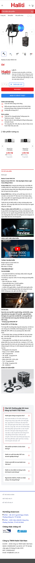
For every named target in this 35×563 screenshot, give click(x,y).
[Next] (32, 31)
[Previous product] (31, 16)
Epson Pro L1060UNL (25, 149)
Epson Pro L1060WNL (10, 149)
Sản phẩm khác (19, 15)
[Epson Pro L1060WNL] (9, 140)
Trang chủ (2, 15)
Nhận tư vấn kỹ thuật (17, 95)
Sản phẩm (10, 15)
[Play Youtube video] (17, 249)
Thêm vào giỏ (17, 84)
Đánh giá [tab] (4, 175)
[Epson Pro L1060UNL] (25, 140)
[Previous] (3, 31)
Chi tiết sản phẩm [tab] (6, 171)
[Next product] (28, 16)
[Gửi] (32, 11)
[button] (2, 5)
